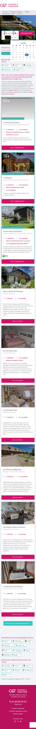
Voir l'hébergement (17, 147)
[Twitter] (20, 721)
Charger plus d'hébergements (17, 623)
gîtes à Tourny (14, 90)
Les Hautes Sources (11, 122)
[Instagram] (15, 721)
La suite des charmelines (12, 586)
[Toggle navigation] (35, 3)
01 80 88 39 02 (19, 701)
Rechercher (26, 33)
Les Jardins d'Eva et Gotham (14, 527)
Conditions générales (18, 708)
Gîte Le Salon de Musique (13, 291)
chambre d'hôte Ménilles (10, 124)
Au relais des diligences (12, 469)
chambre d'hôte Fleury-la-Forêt (12, 233)
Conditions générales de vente (18, 711)
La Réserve (7, 178)
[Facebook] (18, 721)
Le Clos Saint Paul (10, 351)
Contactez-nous (18, 718)
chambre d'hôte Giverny (10, 180)
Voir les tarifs (17, 321)
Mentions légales (18, 714)
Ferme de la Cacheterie (12, 231)
